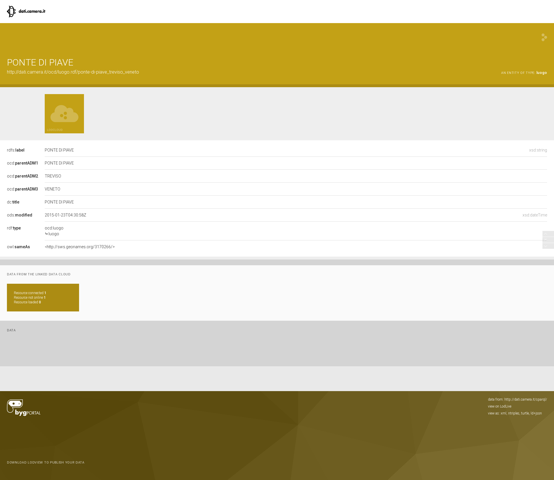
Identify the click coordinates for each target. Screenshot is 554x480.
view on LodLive (499, 406)
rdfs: (16, 150)
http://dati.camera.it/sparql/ (525, 399)
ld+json (536, 413)
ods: (19, 215)
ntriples (513, 413)
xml (503, 413)
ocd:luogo (54, 231)
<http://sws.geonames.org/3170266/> (80, 246)
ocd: (22, 163)
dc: (13, 202)
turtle (525, 413)
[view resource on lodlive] (544, 37)
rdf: (14, 228)
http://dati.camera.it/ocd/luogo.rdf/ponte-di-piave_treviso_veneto (73, 72)
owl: (18, 246)
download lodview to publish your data (46, 462)
